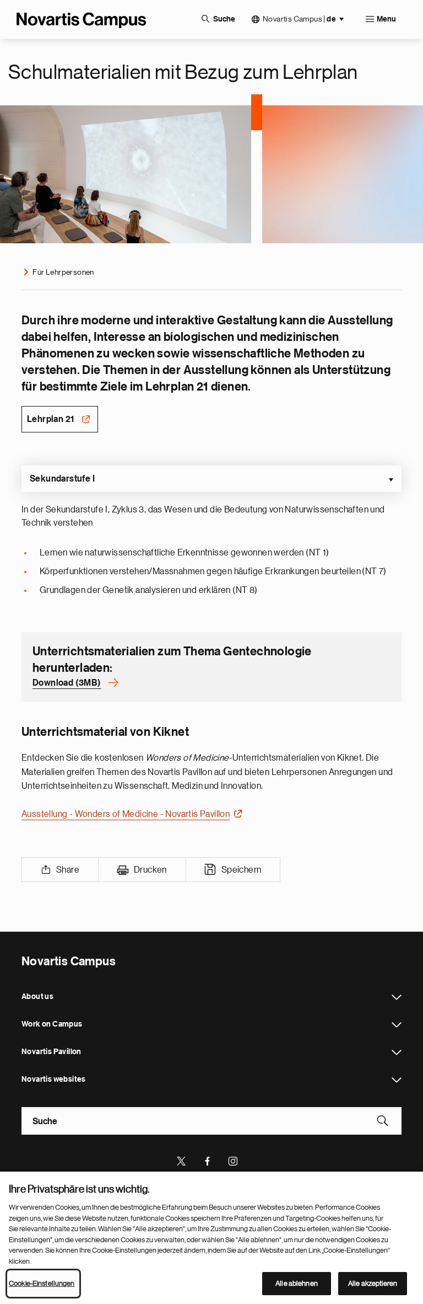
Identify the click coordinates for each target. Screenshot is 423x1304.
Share (67, 869)
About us (397, 997)
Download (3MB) (66, 682)
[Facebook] (207, 1160)
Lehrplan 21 (50, 419)
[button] (211, 479)
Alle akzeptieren (372, 1283)
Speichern (241, 869)
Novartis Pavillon (397, 1052)
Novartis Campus (299, 19)
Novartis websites (397, 1080)
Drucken (150, 869)
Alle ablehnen (296, 1283)
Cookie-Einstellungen (42, 1283)
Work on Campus (397, 1025)
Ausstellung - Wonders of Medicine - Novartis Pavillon (125, 814)
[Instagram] (233, 1160)
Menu (386, 19)
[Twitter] (182, 1160)
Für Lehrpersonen (63, 272)
